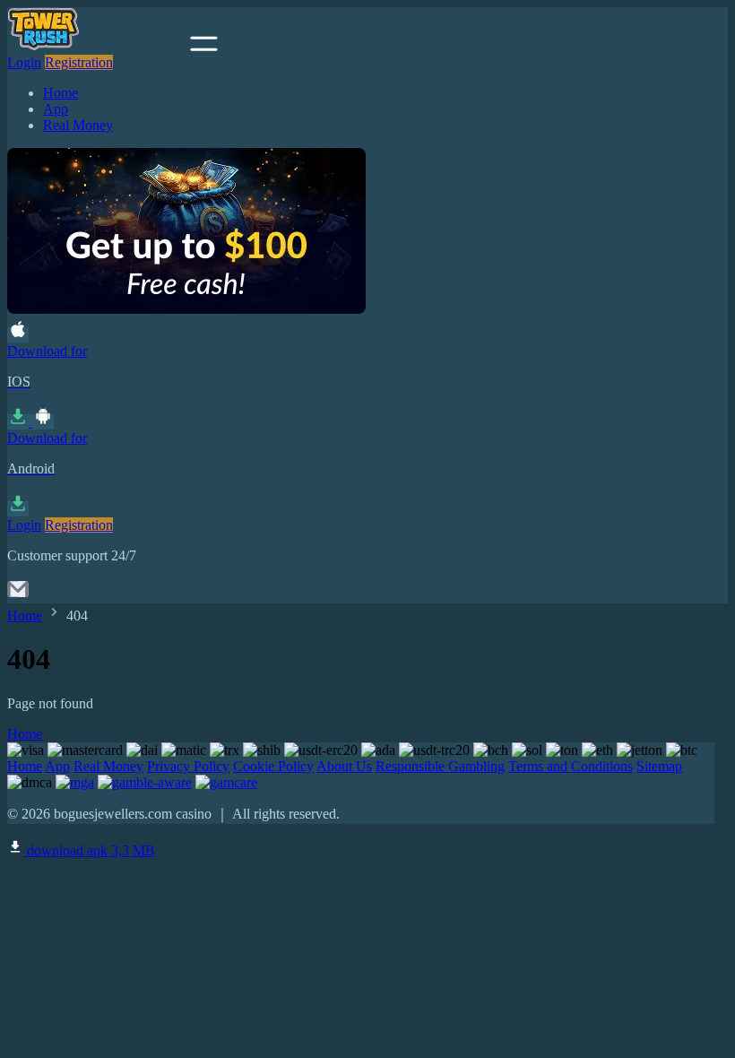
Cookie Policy (273, 766)
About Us (344, 766)
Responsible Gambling (440, 766)
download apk (89, 850)
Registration (79, 62)
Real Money (78, 125)
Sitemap (659, 766)
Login (24, 62)
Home (60, 92)
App (55, 109)
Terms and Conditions (570, 766)
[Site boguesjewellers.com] (96, 46)
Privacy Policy (188, 766)
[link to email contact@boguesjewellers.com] (18, 595)
